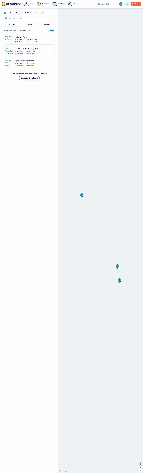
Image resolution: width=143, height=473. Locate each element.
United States (15, 13)
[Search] (120, 4)
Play (31, 4)
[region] (100, 240)
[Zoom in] (140, 467)
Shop (76, 4)
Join (136, 4)
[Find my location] (140, 464)
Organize (45, 4)
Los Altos (41, 13)
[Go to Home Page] (11, 4)
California (29, 13)
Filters (51, 30)
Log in (128, 4)
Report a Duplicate (29, 78)
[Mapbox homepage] (63, 471)
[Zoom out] (140, 470)
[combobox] (108, 4)
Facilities (61, 4)
